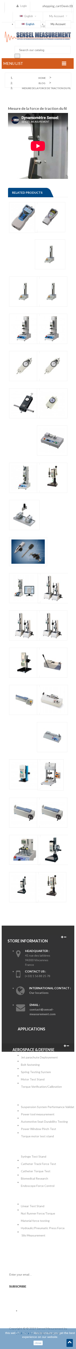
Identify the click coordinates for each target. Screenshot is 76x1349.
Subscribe (17, 1286)
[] (17, 56)
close (38, 1343)
